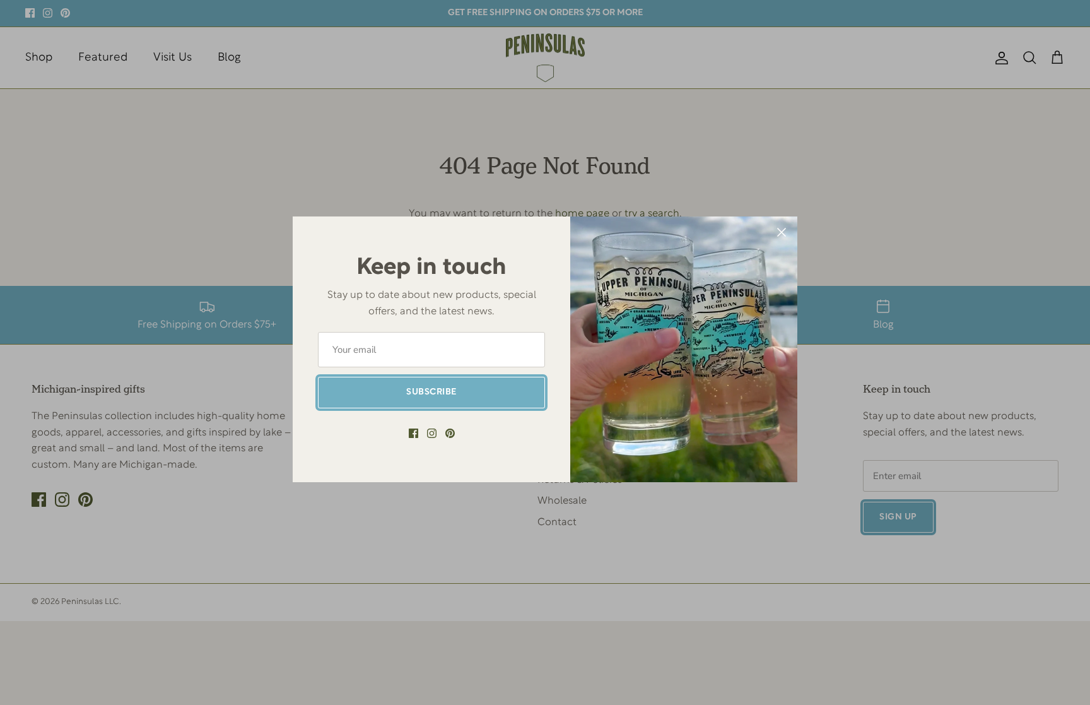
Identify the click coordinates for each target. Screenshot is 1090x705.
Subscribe (431, 392)
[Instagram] (432, 433)
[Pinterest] (450, 433)
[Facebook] (413, 433)
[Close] (781, 232)
